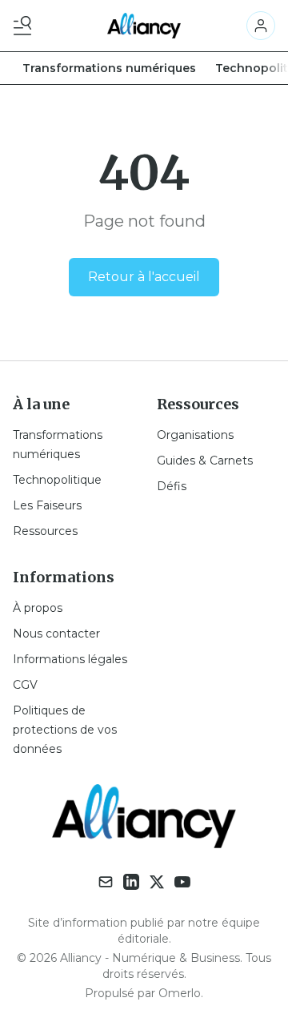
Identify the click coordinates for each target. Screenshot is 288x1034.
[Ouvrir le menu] (25, 26)
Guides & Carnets (205, 460)
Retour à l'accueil (144, 276)
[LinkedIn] (131, 882)
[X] (157, 882)
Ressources (45, 531)
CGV (25, 685)
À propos (37, 608)
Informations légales (70, 659)
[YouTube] (182, 882)
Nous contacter (56, 633)
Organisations (195, 435)
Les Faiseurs (47, 505)
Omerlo (179, 993)
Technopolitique (57, 480)
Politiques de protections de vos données (65, 729)
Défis (171, 486)
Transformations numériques (109, 68)
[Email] (106, 882)
